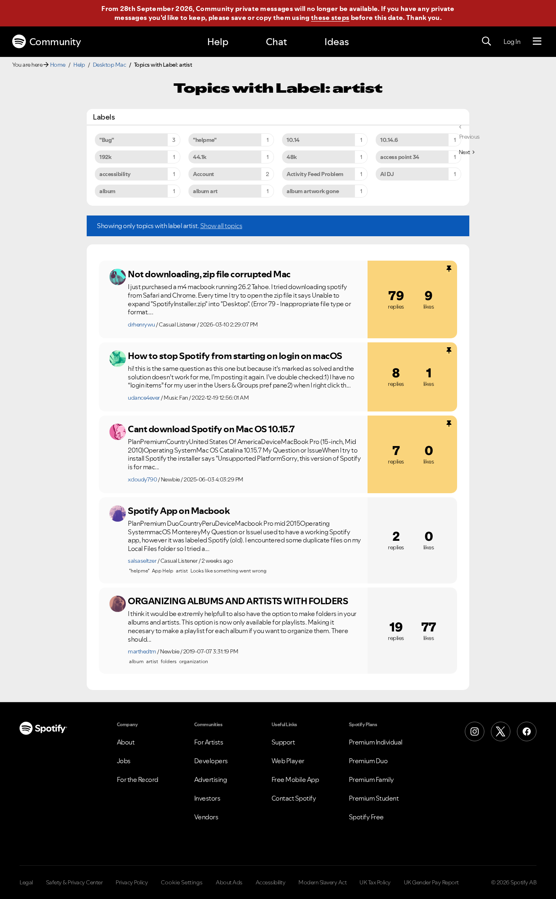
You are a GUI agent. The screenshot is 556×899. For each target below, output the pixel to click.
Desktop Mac (109, 65)
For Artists (208, 742)
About (126, 742)
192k (105, 157)
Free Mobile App (295, 779)
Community (55, 41)
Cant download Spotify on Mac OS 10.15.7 (211, 429)
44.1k (199, 157)
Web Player (287, 760)
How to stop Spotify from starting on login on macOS (235, 355)
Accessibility (271, 882)
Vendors (206, 816)
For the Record (137, 779)
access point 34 (399, 157)
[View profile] (117, 277)
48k (292, 157)
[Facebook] (526, 731)
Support (283, 742)
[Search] (486, 41)
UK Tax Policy (375, 882)
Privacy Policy (132, 882)
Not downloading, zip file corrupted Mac (209, 274)
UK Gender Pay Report (431, 882)
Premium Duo (368, 760)
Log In (511, 41)
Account (203, 174)
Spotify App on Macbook (179, 510)
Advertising (210, 779)
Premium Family (371, 779)
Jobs (124, 760)
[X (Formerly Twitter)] (500, 731)
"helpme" (204, 140)
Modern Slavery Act (322, 882)
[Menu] (537, 41)
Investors (207, 798)
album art (205, 191)
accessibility (115, 174)
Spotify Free (366, 816)
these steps (330, 17)
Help (217, 41)
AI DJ (387, 174)
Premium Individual (376, 742)
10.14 (293, 140)
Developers (211, 760)
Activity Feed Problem (315, 174)
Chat (276, 41)
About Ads (229, 882)
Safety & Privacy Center (74, 882)
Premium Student (374, 798)
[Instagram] (474, 731)
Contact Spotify (293, 798)
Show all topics (221, 225)
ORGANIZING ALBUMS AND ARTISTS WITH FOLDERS (238, 601)
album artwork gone (313, 191)
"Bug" (106, 140)
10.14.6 (389, 140)
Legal (26, 882)
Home (58, 65)
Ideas (336, 41)
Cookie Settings (182, 882)
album (107, 191)
